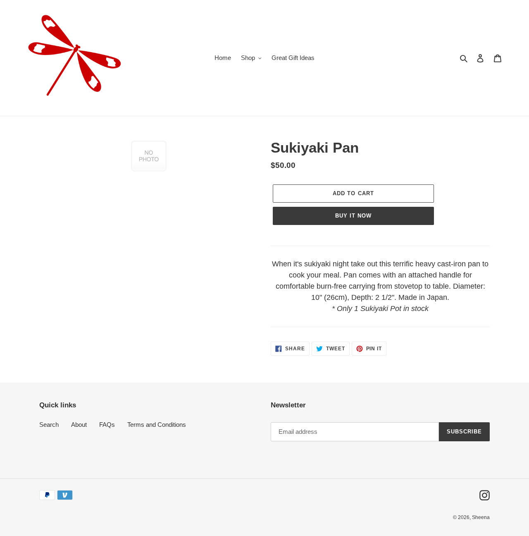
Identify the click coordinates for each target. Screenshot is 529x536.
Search (49, 424)
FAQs (107, 424)
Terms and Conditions (156, 424)
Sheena (481, 517)
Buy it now (353, 216)
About (79, 424)
